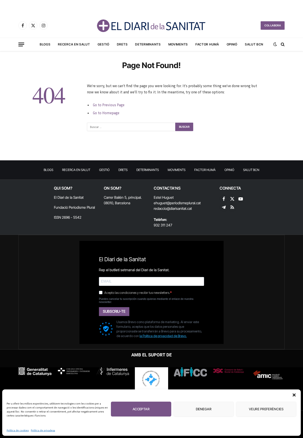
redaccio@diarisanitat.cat (173, 208)
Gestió (103, 44)
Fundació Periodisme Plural (74, 207)
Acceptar (141, 409)
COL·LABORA (272, 25)
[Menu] (21, 44)
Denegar (203, 409)
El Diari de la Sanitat (69, 197)
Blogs (45, 44)
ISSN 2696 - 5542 (67, 217)
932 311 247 (163, 225)
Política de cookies (18, 430)
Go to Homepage (106, 113)
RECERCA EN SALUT (74, 44)
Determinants (148, 44)
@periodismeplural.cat (184, 203)
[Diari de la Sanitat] (151, 25)
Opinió (232, 44)
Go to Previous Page (108, 105)
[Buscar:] (131, 127)
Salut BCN (254, 44)
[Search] (282, 44)
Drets (122, 44)
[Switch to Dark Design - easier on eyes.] (275, 44)
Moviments (178, 44)
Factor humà (207, 44)
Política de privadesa (43, 430)
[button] (294, 395)
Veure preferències (266, 409)
